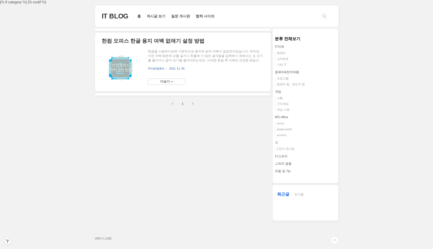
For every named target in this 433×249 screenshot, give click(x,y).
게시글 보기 (156, 16)
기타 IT (281, 64)
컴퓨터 (281, 53)
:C (276, 142)
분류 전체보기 (287, 38)
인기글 (299, 194)
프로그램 (283, 78)
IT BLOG (115, 16)
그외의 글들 (283, 163)
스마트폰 (283, 59)
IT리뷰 (279, 46)
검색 (324, 16)
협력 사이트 (205, 16)
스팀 (280, 98)
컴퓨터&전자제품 (287, 72)
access (281, 135)
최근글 (283, 194)
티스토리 (281, 156)
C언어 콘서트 (286, 148)
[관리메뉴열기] (7, 241)
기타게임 (283, 103)
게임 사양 (283, 109)
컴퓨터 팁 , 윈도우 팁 (291, 84)
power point (284, 129)
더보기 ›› (166, 81)
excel (280, 123)
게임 (278, 91)
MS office (281, 117)
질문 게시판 (180, 16)
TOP (334, 240)
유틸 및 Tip (282, 171)
